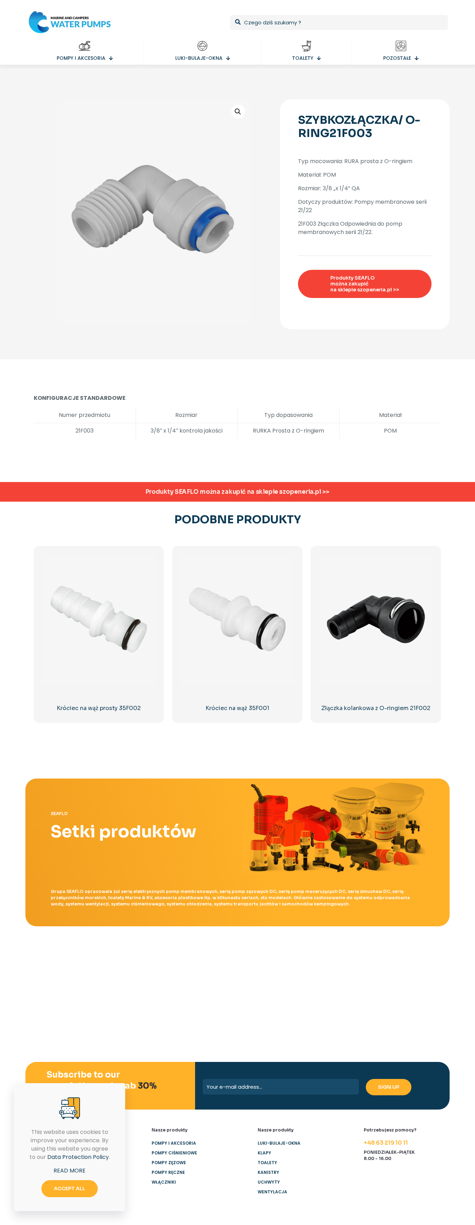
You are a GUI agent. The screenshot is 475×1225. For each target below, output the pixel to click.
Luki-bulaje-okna (279, 1143)
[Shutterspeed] (411, 973)
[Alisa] (64, 973)
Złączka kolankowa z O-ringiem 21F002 (375, 708)
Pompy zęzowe (169, 1163)
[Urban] (272, 973)
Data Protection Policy (78, 1157)
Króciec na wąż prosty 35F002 (99, 708)
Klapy (264, 1153)
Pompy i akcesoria (174, 1143)
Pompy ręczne (168, 1172)
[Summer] (203, 973)
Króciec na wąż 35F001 (237, 708)
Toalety (267, 1163)
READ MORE (70, 1171)
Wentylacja (272, 1192)
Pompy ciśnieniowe (174, 1153)
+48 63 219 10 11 (386, 1142)
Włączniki (164, 1182)
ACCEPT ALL (69, 1188)
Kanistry (268, 1172)
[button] (238, 112)
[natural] (341, 973)
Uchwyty (269, 1182)
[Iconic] (133, 973)
